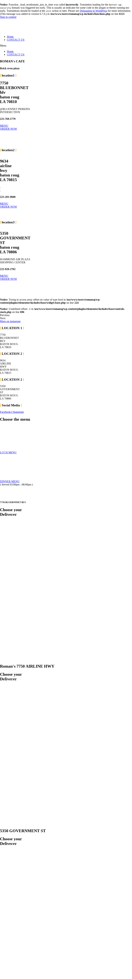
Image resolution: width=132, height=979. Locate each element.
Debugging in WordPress (93, 10)
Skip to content (8, 17)
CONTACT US (15, 39)
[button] (66, 45)
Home (10, 36)
